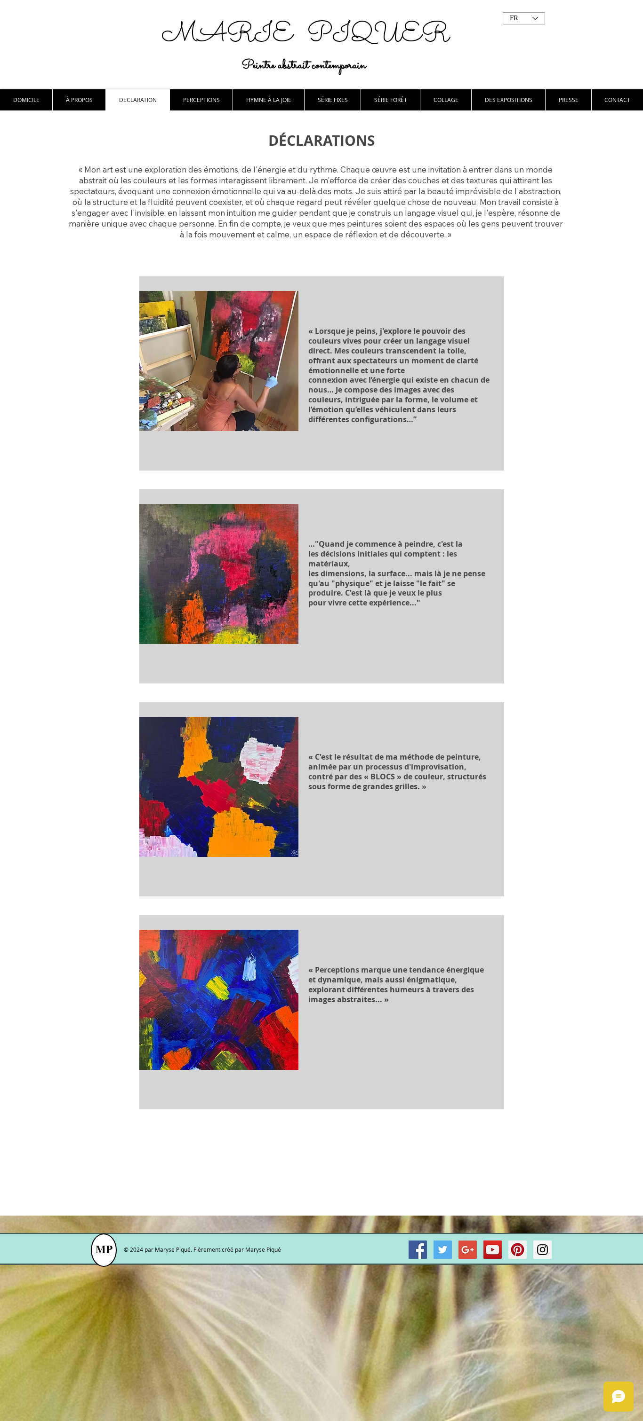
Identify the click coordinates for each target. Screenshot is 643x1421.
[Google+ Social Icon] (467, 1249)
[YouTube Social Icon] (492, 1249)
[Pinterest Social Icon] (517, 1249)
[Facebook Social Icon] (418, 1249)
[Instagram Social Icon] (542, 1249)
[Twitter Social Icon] (443, 1249)
